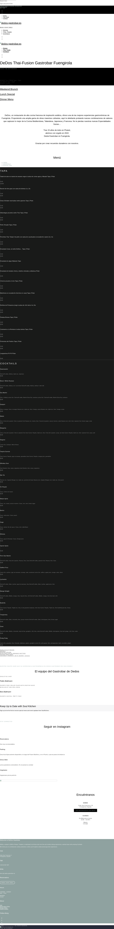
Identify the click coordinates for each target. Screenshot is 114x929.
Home (5, 15)
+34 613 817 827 (3, 7)
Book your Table (6, 84)
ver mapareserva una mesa (85, 810)
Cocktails (7, 164)
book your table (6, 27)
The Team (6, 17)
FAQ (1, 905)
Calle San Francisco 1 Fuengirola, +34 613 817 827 (11, 6)
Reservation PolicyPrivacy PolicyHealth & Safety (5, 908)
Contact (5, 18)
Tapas (5, 162)
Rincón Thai (7, 165)
